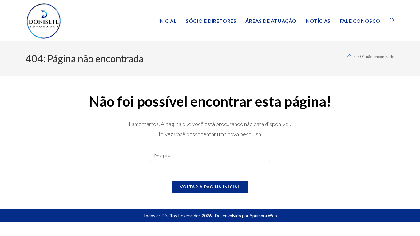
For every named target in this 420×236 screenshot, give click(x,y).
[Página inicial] (349, 56)
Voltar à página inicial (210, 186)
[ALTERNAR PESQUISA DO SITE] (392, 20)
